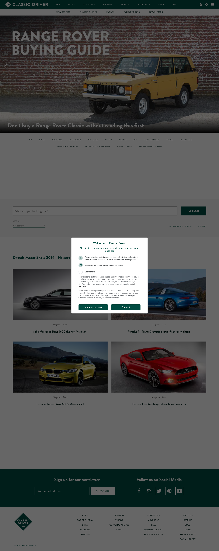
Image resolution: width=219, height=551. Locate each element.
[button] (109, 272)
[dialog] (109, 275)
